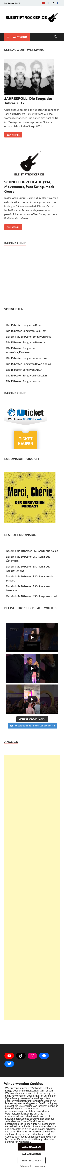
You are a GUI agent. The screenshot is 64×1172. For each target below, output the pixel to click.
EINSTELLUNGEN (31, 1160)
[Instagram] (48, 3)
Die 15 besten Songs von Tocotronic (27, 358)
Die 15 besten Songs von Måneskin (26, 375)
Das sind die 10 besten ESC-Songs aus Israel (31, 596)
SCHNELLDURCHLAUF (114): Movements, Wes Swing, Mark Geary (29, 187)
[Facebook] (58, 3)
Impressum (39, 1166)
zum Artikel (11, 134)
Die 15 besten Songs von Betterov (26, 342)
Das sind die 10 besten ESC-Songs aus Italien (32, 550)
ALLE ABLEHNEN (31, 1153)
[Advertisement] (32, 887)
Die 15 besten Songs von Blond (24, 324)
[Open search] (55, 37)
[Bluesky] (9, 1064)
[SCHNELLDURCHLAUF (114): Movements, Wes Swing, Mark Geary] (32, 164)
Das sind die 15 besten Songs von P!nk (28, 336)
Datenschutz (25, 1166)
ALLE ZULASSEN (31, 1146)
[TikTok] (53, 3)
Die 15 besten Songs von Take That (26, 330)
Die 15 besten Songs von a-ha (23, 381)
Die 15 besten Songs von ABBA (24, 369)
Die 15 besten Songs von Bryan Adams (28, 363)
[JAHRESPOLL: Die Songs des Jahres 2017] (32, 77)
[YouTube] (43, 3)
